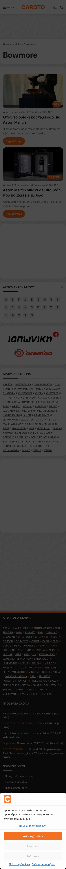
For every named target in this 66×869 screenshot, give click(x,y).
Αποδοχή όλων (33, 836)
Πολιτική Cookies (19, 864)
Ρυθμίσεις (33, 856)
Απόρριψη (33, 846)
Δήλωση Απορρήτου (43, 864)
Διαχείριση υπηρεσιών (32, 825)
